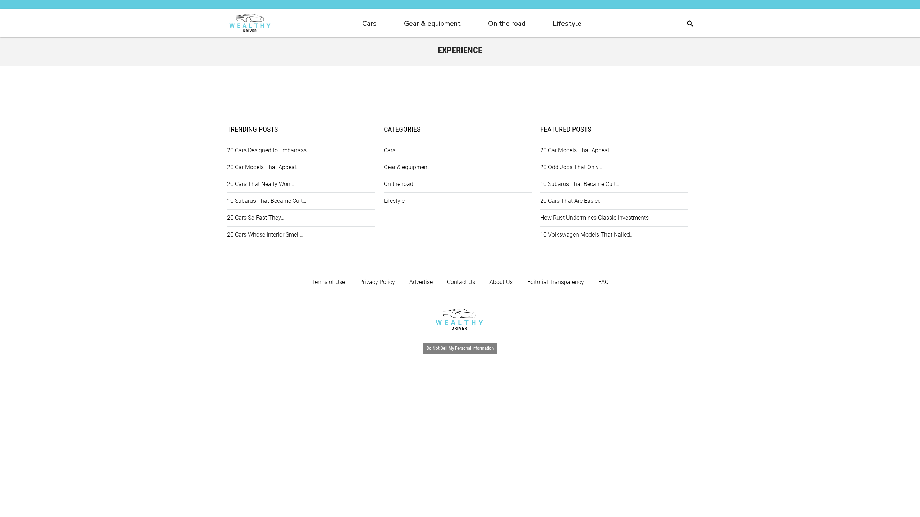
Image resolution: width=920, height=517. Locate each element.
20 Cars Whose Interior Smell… (265, 234)
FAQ (603, 282)
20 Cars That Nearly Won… (260, 184)
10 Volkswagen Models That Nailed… (587, 234)
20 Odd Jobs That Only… (571, 167)
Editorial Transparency (555, 282)
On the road (506, 23)
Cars (369, 23)
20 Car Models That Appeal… (263, 167)
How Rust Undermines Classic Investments (594, 217)
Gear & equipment (432, 23)
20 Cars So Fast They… (255, 217)
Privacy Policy (377, 282)
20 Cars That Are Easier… (571, 200)
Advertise (421, 282)
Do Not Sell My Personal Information (460, 348)
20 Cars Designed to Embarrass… (268, 150)
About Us (501, 282)
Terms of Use (328, 282)
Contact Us (461, 282)
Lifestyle (567, 23)
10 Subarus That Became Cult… (266, 200)
